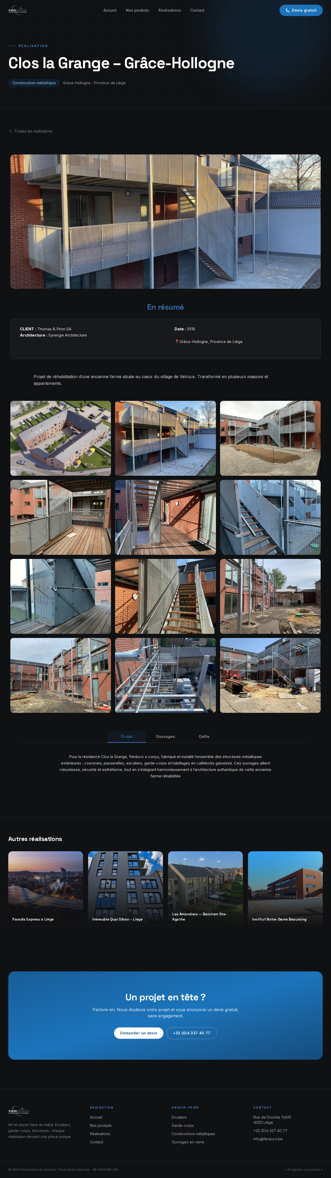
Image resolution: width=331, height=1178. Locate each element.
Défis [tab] (204, 736)
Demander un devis (138, 1033)
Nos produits (137, 10)
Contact (197, 10)
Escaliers (179, 1117)
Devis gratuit (304, 10)
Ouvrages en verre (188, 1142)
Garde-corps (183, 1125)
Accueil (110, 10)
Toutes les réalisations (33, 131)
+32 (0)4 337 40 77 (191, 1033)
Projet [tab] (127, 736)
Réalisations (170, 10)
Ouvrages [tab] (165, 736)
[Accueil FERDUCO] (18, 10)
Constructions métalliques (193, 1134)
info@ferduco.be (268, 1139)
